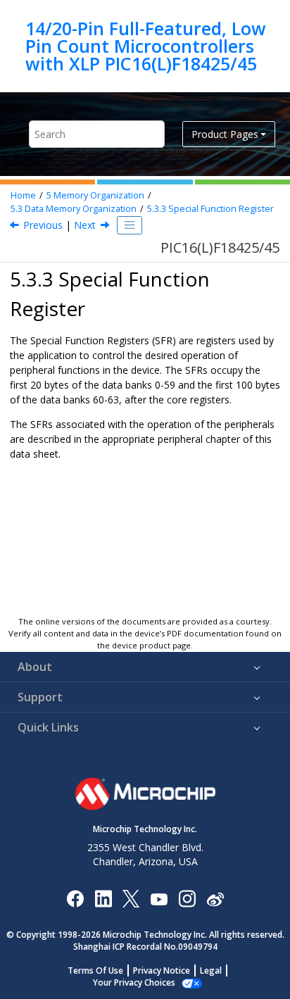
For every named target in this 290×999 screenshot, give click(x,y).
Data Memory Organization (74, 209)
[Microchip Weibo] (215, 898)
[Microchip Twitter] (130, 898)
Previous (43, 225)
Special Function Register (210, 209)
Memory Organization (95, 195)
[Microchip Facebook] (75, 898)
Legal (211, 970)
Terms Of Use (95, 970)
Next (85, 225)
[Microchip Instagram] (187, 898)
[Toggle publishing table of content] (129, 225)
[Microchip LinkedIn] (103, 898)
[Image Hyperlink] (159, 898)
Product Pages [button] (224, 134)
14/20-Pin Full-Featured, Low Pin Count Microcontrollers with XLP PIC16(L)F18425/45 (145, 46)
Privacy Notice (161, 970)
